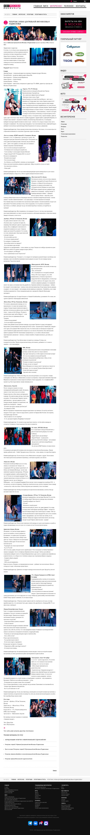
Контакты (80, 6)
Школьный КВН (8, 809)
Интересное (56, 6)
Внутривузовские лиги (10, 805)
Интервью (63, 126)
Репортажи (30, 14)
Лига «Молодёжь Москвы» (11, 799)
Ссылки (63, 799)
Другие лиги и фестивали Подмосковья (14, 808)
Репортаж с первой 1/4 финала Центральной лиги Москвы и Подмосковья (24, 744)
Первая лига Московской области (13, 804)
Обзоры (37, 806)
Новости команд (65, 794)
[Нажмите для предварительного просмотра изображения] (30, 33)
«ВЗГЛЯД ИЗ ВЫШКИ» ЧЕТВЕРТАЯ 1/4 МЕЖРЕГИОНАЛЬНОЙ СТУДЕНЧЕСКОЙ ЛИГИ (25, 739)
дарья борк (22, 731)
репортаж (16, 731)
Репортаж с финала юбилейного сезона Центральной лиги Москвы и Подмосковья (27, 754)
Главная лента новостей (41, 802)
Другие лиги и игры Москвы (11, 806)
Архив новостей (8, 792)
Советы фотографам (66, 809)
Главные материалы (9, 791)
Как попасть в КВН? (66, 805)
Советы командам (65, 806)
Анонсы (37, 794)
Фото (62, 129)
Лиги (45, 6)
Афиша (63, 121)
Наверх (55, 770)
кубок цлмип (10, 731)
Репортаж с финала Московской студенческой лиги (18, 759)
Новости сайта (64, 795)
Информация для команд (67, 808)
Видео (62, 131)
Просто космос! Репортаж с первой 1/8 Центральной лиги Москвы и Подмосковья (26, 749)
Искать (85, 1)
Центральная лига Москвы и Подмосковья (15, 798)
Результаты (64, 136)
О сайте (6, 787)
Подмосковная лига (9, 802)
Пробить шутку (64, 801)
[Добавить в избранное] (71, 1)
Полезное (69, 6)
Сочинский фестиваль (40, 787)
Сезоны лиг (38, 795)
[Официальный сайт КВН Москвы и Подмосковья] (12, 7)
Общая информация (9, 797)
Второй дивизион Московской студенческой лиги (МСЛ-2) (19, 801)
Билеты (37, 797)
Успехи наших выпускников (68, 134)
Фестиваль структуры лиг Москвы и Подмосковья (47, 788)
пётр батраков (29, 731)
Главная (38, 6)
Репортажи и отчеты (41, 14)
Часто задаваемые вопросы (11, 790)
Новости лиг (64, 792)
